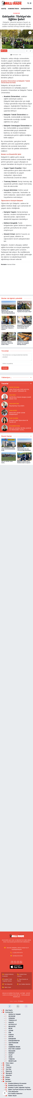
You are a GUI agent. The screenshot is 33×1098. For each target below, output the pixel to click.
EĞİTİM (10, 1036)
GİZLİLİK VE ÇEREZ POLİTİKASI (10, 993)
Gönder (4, 368)
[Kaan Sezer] (4, 412)
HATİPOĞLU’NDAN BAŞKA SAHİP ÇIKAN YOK (20, 398)
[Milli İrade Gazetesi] (11, 3)
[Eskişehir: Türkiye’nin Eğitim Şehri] (16, 39)
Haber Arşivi (7, 987)
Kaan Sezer (13, 410)
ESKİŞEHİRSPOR (26, 8)
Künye (7, 1077)
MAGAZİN (11, 1051)
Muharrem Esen (14, 426)
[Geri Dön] (4, 1093)
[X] (15, 962)
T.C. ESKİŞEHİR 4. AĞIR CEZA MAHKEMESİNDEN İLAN (8, 449)
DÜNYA (11, 1034)
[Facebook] (12, 962)
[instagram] (26, 1006)
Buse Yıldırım (13, 418)
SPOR (10, 1057)
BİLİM (10, 1028)
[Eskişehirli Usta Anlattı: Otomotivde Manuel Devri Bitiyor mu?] (24, 320)
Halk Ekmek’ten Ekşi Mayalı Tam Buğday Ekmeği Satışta (23, 343)
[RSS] (21, 962)
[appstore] (16, 967)
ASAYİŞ (3, 8)
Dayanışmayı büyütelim (16, 405)
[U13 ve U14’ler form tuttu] (8, 456)
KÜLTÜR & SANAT (14, 1049)
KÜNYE (28, 993)
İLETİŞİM (22, 993)
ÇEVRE (10, 1030)
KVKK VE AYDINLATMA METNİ (11, 995)
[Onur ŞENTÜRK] (4, 404)
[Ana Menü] (30, 3)
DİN (9, 1032)
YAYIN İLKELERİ (25, 995)
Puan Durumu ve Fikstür (22, 980)
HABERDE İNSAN (13, 8)
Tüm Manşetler (8, 984)
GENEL (10, 1044)
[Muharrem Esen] (4, 428)
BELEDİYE (11, 1026)
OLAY (10, 1055)
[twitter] (17, 1006)
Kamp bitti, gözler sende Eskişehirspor (17, 413)
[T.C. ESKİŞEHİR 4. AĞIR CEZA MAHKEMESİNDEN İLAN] (8, 442)
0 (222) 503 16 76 (18, 952)
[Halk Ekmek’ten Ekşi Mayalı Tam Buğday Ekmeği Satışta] (24, 336)
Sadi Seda (12, 395)
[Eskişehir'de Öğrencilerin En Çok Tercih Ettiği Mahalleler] (8, 305)
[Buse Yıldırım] (4, 420)
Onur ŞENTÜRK (14, 403)
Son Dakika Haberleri (24, 984)
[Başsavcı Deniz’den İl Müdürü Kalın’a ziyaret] (24, 456)
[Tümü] (31, 377)
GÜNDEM (11, 1018)
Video (7, 1065)
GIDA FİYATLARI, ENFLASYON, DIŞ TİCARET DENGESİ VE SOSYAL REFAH (19, 390)
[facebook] (9, 1006)
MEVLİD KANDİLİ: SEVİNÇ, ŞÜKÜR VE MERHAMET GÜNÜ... (20, 429)
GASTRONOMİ (13, 1042)
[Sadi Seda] (4, 397)
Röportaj (8, 1071)
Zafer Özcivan (14, 387)
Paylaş (5, 50)
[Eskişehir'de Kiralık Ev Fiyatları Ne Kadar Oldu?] (24, 305)
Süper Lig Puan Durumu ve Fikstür (19, 1089)
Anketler (8, 1075)
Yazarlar (8, 1067)
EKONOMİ (11, 1016)
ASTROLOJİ (12, 1024)
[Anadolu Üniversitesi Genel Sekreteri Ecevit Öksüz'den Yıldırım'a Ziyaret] (8, 320)
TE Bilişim (20, 1001)
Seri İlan (8, 1069)
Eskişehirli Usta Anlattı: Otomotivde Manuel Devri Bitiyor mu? (24, 327)
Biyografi (8, 1073)
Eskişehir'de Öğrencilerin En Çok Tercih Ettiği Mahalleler (8, 312)
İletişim (7, 1079)
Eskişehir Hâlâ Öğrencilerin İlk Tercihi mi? (18, 421)
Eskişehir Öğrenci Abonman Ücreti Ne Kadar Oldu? (7, 343)
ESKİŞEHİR (16, 13)
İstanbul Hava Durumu (22, 975)
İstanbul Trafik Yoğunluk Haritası (7, 980)
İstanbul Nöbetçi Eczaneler (8, 975)
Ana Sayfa (8, 1010)
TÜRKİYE (11, 1059)
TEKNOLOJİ (12, 1020)
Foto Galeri (9, 1063)
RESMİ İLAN (16, 996)
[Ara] (28, 3)
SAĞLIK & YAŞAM (14, 1014)
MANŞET (11, 1053)
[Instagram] (18, 962)
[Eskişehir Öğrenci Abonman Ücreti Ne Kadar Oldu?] (8, 336)
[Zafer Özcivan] (4, 389)
